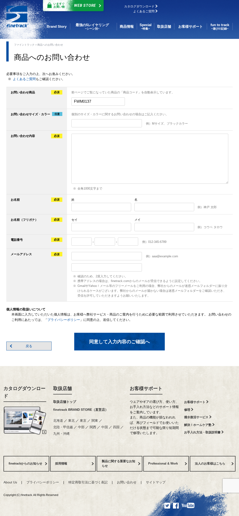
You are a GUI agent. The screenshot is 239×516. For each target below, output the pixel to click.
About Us (10, 482)
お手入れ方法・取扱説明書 (202, 432)
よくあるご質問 (144, 11)
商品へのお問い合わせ (50, 44)
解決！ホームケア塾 (198, 425)
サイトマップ (155, 482)
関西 (93, 427)
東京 (83, 420)
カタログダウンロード (139, 6)
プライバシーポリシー (63, 320)
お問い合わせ (127, 482)
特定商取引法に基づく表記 (88, 482)
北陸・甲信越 (63, 427)
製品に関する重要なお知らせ (118, 463)
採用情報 (61, 463)
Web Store (74, 5)
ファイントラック (24, 44)
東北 (72, 420)
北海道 (58, 420)
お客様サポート (146, 388)
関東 (95, 420)
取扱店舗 (62, 388)
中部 (81, 427)
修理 (187, 409)
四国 (116, 427)
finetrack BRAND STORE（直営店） (80, 409)
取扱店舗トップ (64, 402)
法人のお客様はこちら (210, 463)
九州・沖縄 (61, 433)
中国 (105, 427)
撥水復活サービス (196, 417)
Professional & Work (163, 463)
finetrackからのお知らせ (25, 463)
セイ (74, 219)
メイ (137, 219)
